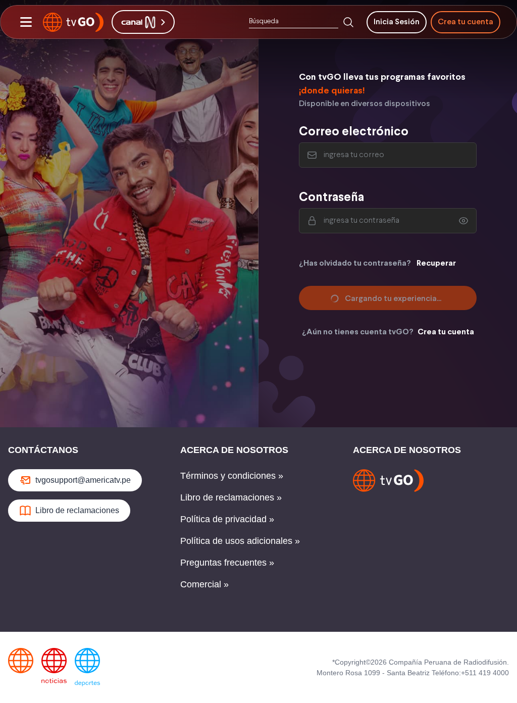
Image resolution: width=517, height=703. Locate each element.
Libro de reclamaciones (77, 510)
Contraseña (331, 198)
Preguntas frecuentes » (227, 563)
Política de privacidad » (227, 519)
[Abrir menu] (26, 22)
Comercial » (204, 584)
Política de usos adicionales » (240, 541)
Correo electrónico (353, 132)
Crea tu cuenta (465, 22)
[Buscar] (348, 22)
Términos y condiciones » (231, 476)
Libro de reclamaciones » (231, 497)
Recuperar (436, 263)
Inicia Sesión (397, 22)
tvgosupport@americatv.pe (83, 480)
